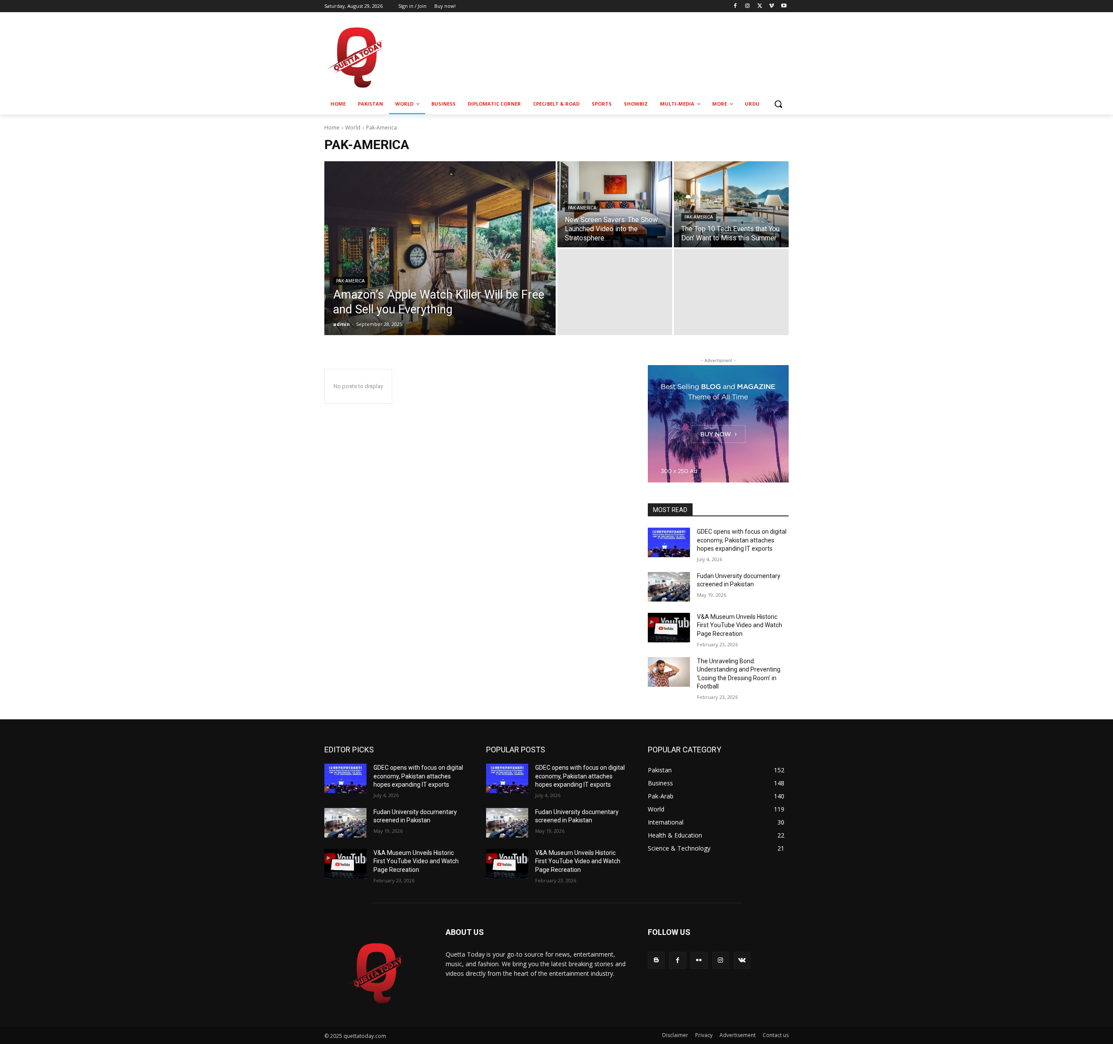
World (352, 127)
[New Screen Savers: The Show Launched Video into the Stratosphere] (614, 204)
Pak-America (350, 281)
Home (332, 127)
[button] (778, 103)
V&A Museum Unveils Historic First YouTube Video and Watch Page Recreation (739, 625)
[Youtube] (784, 6)
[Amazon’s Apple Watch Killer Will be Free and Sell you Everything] (440, 248)
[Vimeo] (771, 6)
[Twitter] (760, 6)
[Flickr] (698, 960)
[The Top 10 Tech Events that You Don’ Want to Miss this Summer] (731, 204)
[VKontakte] (741, 960)
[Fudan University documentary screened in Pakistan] (669, 587)
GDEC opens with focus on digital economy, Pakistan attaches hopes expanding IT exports (741, 540)
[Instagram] (748, 6)
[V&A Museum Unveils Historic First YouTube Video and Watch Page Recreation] (669, 627)
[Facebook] (735, 6)
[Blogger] (656, 960)
